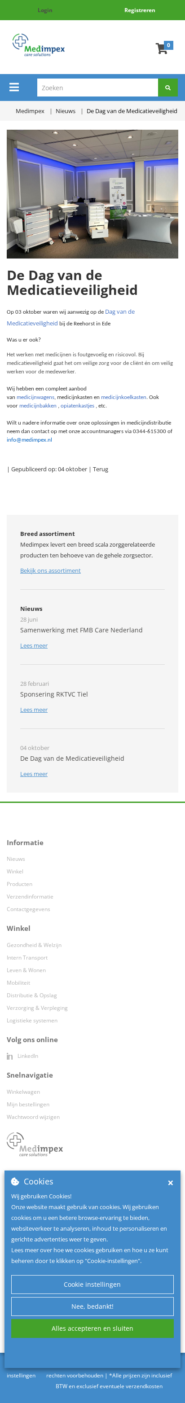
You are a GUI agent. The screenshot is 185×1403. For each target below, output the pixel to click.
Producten (19, 884)
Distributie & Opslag (32, 995)
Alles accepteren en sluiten (92, 1328)
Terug (100, 469)
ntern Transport (28, 957)
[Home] (38, 45)
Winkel (15, 871)
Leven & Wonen (26, 970)
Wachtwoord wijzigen (33, 1117)
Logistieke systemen (32, 1020)
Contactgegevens (28, 909)
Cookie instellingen (92, 1284)
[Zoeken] (168, 87)
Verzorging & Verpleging (37, 1008)
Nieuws (16, 859)
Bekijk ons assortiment (50, 570)
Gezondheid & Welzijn (34, 945)
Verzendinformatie (30, 896)
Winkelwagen (23, 1092)
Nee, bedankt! (92, 1306)
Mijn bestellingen (28, 1104)
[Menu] (14, 87)
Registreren (139, 10)
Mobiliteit (18, 982)
